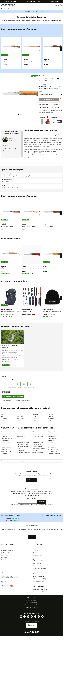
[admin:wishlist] (61, 99)
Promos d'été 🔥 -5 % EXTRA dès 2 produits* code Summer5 (32, 11)
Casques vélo (20, 450)
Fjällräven (34, 412)
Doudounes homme (6, 438)
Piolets (18, 434)
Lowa (2, 420)
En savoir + (27, 157)
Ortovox (3, 414)
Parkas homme (5, 440)
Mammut (34, 420)
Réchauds (4, 453)
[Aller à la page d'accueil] (2, 461)
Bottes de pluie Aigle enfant (37, 437)
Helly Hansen (20, 418)
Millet (18, 414)
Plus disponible (49, 99)
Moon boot (20, 416)
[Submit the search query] (62, 9)
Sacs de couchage (6, 451)
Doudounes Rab (52, 438)
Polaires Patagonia (37, 440)
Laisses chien (51, 442)
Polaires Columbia (37, 446)
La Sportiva (4, 418)
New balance (51, 414)
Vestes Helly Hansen (37, 444)
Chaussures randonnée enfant (23, 447)
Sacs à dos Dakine (53, 432)
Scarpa (34, 416)
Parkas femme (5, 434)
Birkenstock (51, 418)
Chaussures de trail (22, 440)
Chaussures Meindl (37, 452)
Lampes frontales (5, 449)
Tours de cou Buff (53, 449)
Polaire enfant (36, 434)
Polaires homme (5, 442)
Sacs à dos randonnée (23, 432)
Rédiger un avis (43, 80)
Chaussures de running (23, 442)
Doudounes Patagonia (54, 453)
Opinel (41, 76)
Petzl (49, 420)
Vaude (34, 418)
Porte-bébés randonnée (23, 452)
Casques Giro (51, 436)
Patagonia (4, 412)
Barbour (19, 420)
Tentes (3, 445)
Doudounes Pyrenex (37, 442)
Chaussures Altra (52, 447)
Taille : (41, 91)
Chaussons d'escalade (23, 444)
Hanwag (50, 416)
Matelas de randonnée (7, 447)
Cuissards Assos (52, 434)
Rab (2, 416)
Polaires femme (5, 436)
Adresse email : (31, 498)
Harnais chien (51, 440)
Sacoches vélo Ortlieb (54, 445)
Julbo (49, 412)
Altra (18, 412)
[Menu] (1, 8)
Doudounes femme (6, 432)
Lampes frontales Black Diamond (38, 449)
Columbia (35, 414)
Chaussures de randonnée (21, 437)
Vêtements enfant (37, 432)
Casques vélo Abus (53, 451)
